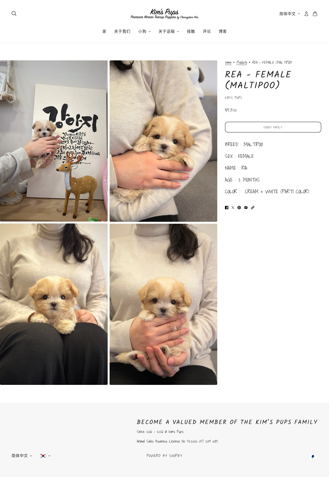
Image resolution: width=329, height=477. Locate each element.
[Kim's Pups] (164, 14)
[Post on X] (233, 207)
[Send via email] (246, 207)
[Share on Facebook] (226, 207)
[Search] (14, 13)
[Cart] (315, 13)
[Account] (306, 13)
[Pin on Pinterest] (239, 207)
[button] (252, 207)
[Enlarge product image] (54, 141)
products (241, 62)
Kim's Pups (234, 97)
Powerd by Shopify (164, 455)
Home (228, 62)
